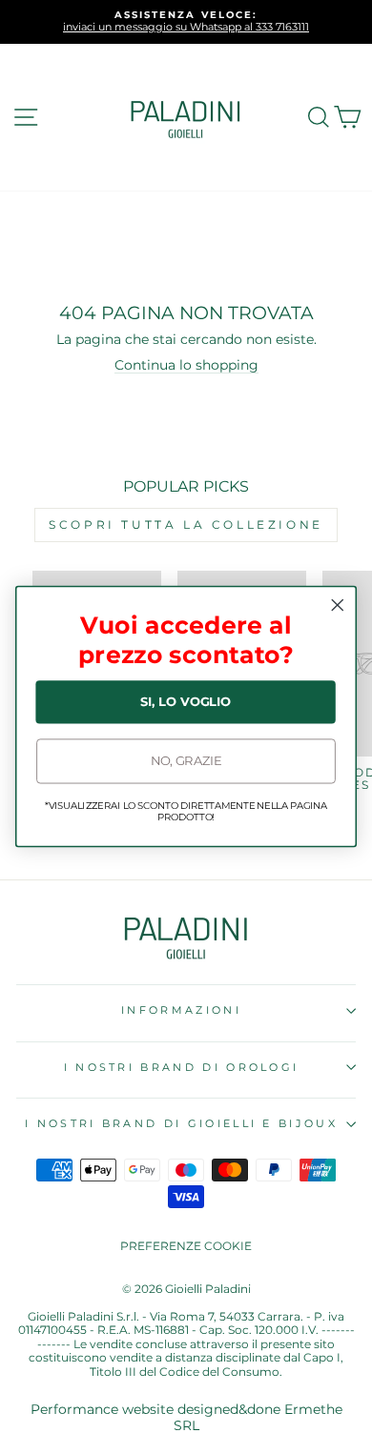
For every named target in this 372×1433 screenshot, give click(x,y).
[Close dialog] (337, 605)
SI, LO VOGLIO (186, 702)
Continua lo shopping (186, 365)
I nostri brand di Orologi (182, 1067)
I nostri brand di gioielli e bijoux (181, 1123)
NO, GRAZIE (186, 761)
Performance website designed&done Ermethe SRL (186, 1417)
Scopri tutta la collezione (186, 524)
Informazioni (181, 1010)
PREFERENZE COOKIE (186, 1246)
